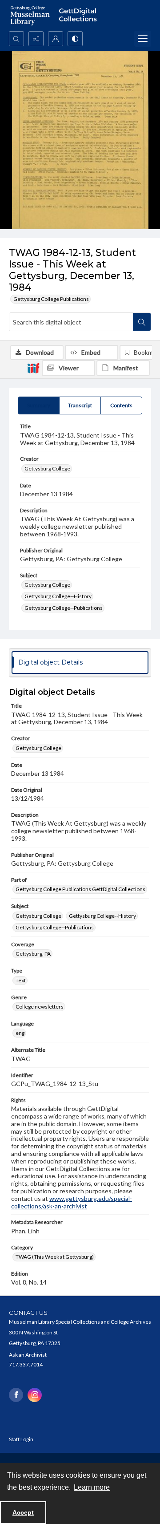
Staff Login (21, 1439)
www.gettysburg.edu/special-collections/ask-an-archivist (71, 1202)
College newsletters (40, 1006)
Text (21, 980)
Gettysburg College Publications (51, 299)
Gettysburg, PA (33, 953)
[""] (80, 15)
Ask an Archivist (28, 1354)
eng (20, 1033)
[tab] (38, 405)
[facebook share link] (16, 1395)
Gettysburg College (47, 468)
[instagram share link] (35, 1395)
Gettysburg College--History (58, 596)
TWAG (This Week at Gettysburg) (55, 1256)
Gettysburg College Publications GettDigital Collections (80, 889)
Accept (23, 1512)
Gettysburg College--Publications (63, 607)
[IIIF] (33, 367)
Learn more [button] (92, 1487)
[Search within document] (142, 322)
